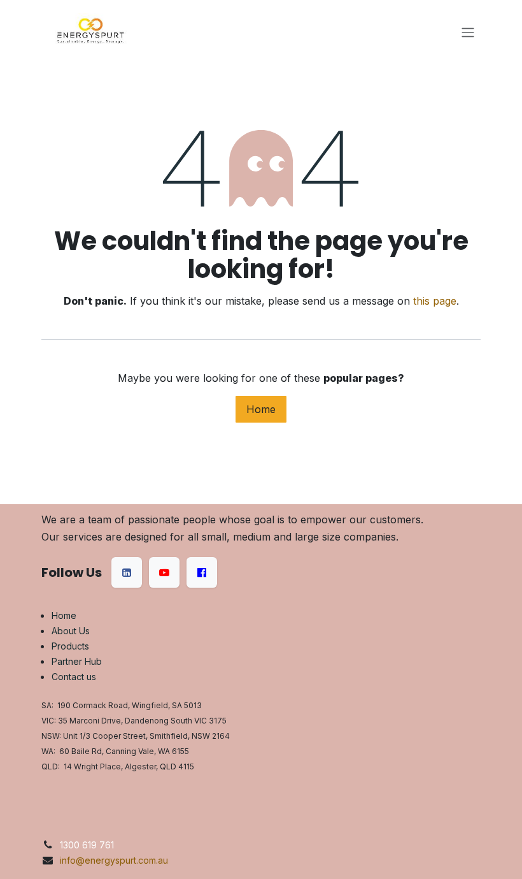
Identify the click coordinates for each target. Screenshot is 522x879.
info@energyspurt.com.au (114, 860)
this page (434, 300)
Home (261, 409)
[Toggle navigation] (468, 31)
